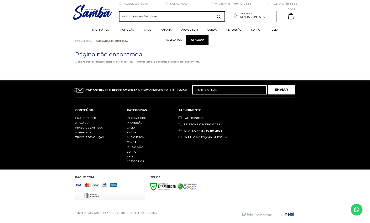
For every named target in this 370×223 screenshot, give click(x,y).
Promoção (134, 122)
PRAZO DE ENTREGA (89, 127)
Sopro (131, 151)
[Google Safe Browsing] (187, 186)
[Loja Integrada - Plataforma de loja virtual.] (256, 214)
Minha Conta (250, 17)
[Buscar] (218, 16)
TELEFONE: (202, 124)
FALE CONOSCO (193, 117)
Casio (131, 127)
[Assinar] (281, 89)
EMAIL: (205, 137)
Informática (136, 117)
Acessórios (135, 161)
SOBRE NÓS (83, 132)
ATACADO (82, 122)
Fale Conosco (179, 4)
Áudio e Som (136, 137)
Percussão (135, 146)
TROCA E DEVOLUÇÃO (89, 137)
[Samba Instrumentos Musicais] (103, 16)
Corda (131, 142)
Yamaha (132, 132)
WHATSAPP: (202, 130)
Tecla (131, 156)
